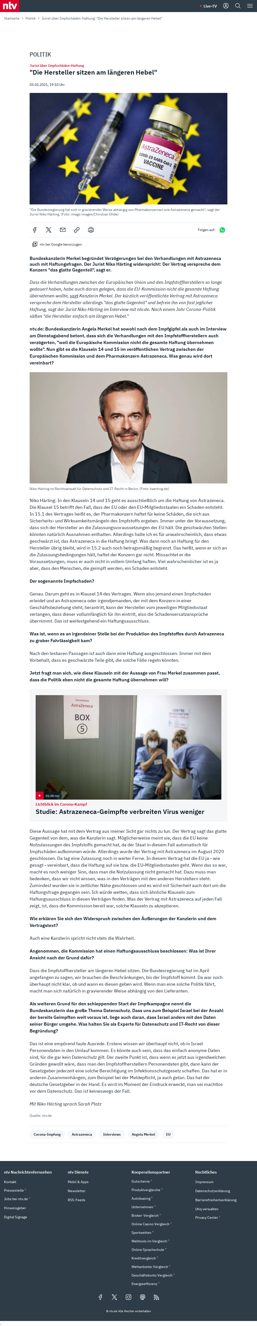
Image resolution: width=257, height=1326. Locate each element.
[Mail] (63, 230)
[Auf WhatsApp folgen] (222, 230)
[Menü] (250, 6)
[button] (128, 154)
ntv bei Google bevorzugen (61, 244)
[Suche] (238, 6)
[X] (49, 230)
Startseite (12, 18)
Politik (31, 18)
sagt (74, 296)
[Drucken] (91, 230)
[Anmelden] (226, 6)
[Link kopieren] (77, 230)
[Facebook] (35, 230)
